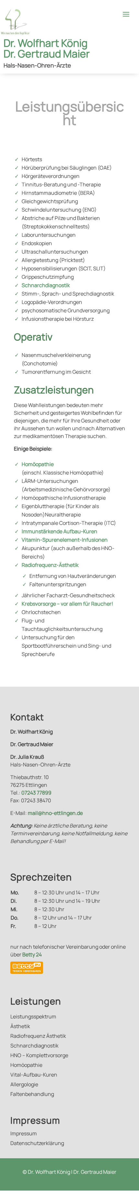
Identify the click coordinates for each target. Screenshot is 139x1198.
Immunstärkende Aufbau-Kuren (59, 531)
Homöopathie (38, 464)
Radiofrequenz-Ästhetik (50, 564)
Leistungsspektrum (33, 1017)
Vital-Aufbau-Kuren (33, 1075)
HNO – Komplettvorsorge (39, 1056)
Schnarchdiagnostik (46, 285)
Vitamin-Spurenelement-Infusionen (65, 539)
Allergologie (24, 1085)
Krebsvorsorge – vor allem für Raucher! (67, 603)
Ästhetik (20, 1027)
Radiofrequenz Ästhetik (38, 1036)
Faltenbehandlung (32, 1095)
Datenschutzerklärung (37, 1144)
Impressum (23, 1134)
